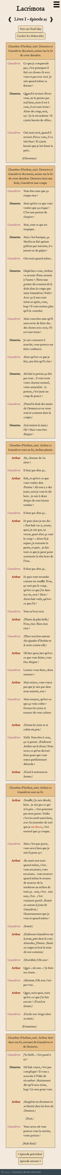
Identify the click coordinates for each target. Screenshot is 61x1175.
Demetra (14, 94)
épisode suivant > (30, 1161)
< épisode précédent (30, 1154)
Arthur (16, 458)
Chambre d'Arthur (19, 46)
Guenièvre (14, 63)
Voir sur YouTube (30, 29)
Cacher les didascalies (30, 36)
